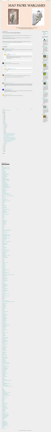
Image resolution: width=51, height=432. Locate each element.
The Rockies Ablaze (4, 237)
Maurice (3, 389)
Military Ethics (3, 253)
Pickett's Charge (4, 236)
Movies (3, 242)
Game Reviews (4, 239)
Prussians (3, 333)
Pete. (4, 74)
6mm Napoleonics (4, 172)
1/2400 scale (3, 307)
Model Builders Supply (4, 393)
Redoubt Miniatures (4, 275)
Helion (3, 377)
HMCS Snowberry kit (4, 376)
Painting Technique (4, 244)
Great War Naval (4, 191)
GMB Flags (3, 268)
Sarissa (3, 259)
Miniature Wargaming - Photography (6, 392)
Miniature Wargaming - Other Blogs (6, 235)
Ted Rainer (3, 411)
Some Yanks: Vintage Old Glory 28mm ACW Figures (9, 134)
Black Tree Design (4, 354)
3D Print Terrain (4, 344)
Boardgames (5, 44)
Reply (5, 51)
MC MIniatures (4, 324)
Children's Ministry (4, 358)
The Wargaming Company (5, 414)
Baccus (3, 196)
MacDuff (3, 388)
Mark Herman (3, 294)
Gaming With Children (4, 318)
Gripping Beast (4, 375)
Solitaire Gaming (4, 224)
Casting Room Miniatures (5, 311)
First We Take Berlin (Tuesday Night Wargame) (9, 135)
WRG (3, 420)
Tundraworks (3, 418)
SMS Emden (3, 405)
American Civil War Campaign (5, 187)
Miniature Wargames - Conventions (6, 255)
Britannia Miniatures (4, 355)
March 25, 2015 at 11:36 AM (9, 74)
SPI (7, 44)
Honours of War (4, 289)
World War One (4, 306)
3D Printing (3, 206)
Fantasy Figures (4, 171)
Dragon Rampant (4, 197)
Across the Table (45, 98)
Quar (2, 401)
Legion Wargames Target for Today (6, 383)
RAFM (3, 302)
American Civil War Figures (5, 174)
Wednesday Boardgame (5, 424)
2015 (3, 123)
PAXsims (44, 32)
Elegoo (3, 266)
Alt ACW (3, 231)
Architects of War (4, 350)
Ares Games (3, 263)
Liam (4, 94)
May (4, 130)
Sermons (3, 246)
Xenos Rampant (4, 281)
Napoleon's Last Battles (4, 394)
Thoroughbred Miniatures (5, 338)
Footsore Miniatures (4, 314)
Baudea (3, 353)
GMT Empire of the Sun (4, 315)
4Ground (3, 215)
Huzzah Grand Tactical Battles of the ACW (6, 380)
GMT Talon (3, 372)
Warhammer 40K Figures (5, 341)
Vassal (3, 419)
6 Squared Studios (4, 346)
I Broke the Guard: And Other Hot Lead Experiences (9, 133)
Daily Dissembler (4, 210)
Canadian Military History (5, 285)
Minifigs (3, 296)
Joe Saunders (3, 270)
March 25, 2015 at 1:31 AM (8, 62)
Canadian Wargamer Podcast (5, 184)
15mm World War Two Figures (5, 179)
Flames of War (3, 287)
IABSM (3, 228)
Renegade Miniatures (4, 303)
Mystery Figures (4, 297)
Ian (4, 62)
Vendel (3, 219)
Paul (2, 397)
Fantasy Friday (4, 267)
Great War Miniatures (4, 320)
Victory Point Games (4, 249)
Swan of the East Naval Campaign (6, 200)
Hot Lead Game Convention (5, 290)
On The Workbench (4, 205)
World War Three (4, 342)
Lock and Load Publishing (5, 385)
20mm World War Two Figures (5, 193)
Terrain (3, 213)
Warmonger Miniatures (4, 423)
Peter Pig (3, 331)
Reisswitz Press (4, 223)
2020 (3, 118)
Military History (4, 211)
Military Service (4, 271)
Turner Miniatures (4, 305)
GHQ (2, 233)
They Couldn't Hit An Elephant (5, 415)
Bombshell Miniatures (4, 284)
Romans (3, 245)
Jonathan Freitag (6, 48)
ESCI (3, 364)
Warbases (3, 261)
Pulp (2, 198)
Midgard (3, 390)
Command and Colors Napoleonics (6, 209)
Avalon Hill (3, 226)
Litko (2, 292)
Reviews (3, 276)
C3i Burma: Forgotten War (5, 357)
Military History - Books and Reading (6, 241)
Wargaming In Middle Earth (5, 280)
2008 (3, 150)
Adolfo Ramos (3, 222)
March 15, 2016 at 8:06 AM (8, 94)
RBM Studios (3, 402)
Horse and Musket (4, 379)
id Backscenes (4, 428)
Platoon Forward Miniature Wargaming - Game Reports (8, 274)
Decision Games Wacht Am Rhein (6, 363)
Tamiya (3, 336)
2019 (3, 119)
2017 (3, 121)
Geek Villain (3, 240)
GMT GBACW (3, 316)
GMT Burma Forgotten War (5, 368)
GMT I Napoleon (4, 370)
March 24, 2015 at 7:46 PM (11, 48)
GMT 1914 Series (4, 367)
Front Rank (3, 201)
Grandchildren (3, 319)
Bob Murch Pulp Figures (5, 176)
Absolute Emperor (4, 349)
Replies (6, 67)
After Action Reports (4, 207)
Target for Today (4, 410)
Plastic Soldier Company (5, 332)
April (4, 131)
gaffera (26, 430)
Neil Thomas (3, 298)
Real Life (3, 170)
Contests (3, 227)
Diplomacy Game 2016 (4, 185)
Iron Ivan (3, 381)
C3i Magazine (3, 310)
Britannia (3, 309)
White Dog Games (4, 425)
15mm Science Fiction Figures (5, 214)
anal (2, 427)
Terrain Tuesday (4, 192)
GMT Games (3, 188)
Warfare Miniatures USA (5, 340)
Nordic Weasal (4, 327)
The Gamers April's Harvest (5, 337)
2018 (3, 120)
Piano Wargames (4, 398)
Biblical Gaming (4, 283)
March (4, 132)
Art (2, 351)
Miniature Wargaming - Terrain (5, 178)
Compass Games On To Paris (5, 362)
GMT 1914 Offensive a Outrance (5, 366)
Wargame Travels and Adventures (6, 250)
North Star (3, 328)
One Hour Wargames (4, 329)
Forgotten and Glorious (4, 232)
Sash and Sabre (4, 406)
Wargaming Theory (4, 220)
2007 (3, 151)
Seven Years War (4, 189)
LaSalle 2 (3, 322)
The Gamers (3, 412)
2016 (3, 122)
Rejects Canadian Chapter (5, 403)
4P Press (3, 345)
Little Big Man (3, 384)
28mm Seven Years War (5, 183)
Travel (3, 248)
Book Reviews (3, 202)
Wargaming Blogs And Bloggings (6, 180)
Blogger (31, 430)
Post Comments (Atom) (7, 110)
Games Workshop (4, 175)
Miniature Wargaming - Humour (5, 272)
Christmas (3, 359)
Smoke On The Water (4, 407)
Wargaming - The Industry (5, 262)
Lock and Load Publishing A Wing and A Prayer (7, 386)
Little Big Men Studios (4, 323)
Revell (3, 258)
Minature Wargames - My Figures (6, 167)
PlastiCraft (3, 399)
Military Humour (4, 254)
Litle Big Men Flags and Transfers (6, 293)
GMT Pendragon (4, 371)
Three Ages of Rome (4, 416)
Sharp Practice (4, 279)
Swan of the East (4, 335)
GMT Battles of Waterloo (5, 288)
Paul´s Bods (44, 114)
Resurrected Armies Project (5, 257)
